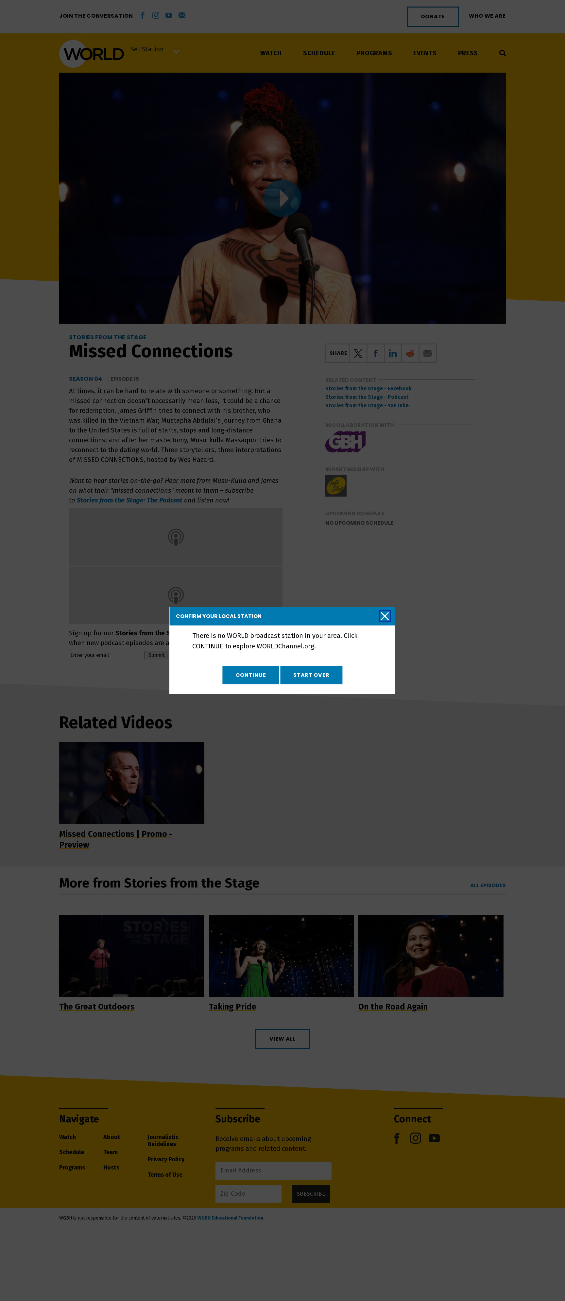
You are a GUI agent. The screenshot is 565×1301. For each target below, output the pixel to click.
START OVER (311, 675)
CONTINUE (251, 675)
